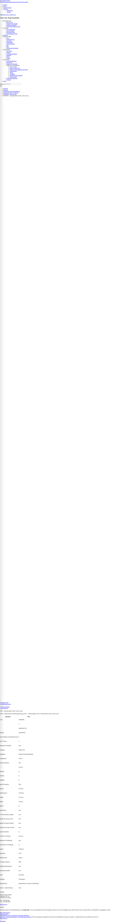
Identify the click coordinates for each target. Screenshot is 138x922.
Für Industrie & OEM (11, 33)
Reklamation (9, 42)
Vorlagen (8, 79)
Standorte (8, 55)
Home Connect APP (15, 68)
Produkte (5, 35)
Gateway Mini (13, 67)
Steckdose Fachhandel (12, 23)
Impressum (3, 917)
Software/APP (13, 77)
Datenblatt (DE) (4, 702)
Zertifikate (12, 74)
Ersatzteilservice (10, 39)
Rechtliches (9, 62)
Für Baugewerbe (10, 32)
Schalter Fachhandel (11, 25)
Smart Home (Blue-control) (13, 26)
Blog (7, 46)
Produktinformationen (11, 78)
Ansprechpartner (10, 44)
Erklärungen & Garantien (16, 75)
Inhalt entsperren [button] (4, 914)
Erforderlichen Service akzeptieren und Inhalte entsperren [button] (14, 915)
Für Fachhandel (10, 31)
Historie (8, 52)
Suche (4, 81)
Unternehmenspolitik (11, 54)
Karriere (8, 58)
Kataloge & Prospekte (11, 64)
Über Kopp (9, 51)
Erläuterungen (13, 71)
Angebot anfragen (5, 707)
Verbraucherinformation (12, 48)
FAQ (7, 38)
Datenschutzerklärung (11, 917)
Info (7, 45)
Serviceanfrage (4, 708)
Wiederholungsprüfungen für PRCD (19, 69)
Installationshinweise (5, 704)
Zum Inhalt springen (5, 0)
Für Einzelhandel (10, 29)
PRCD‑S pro (9, 22)
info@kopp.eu (3, 904)
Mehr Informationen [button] (5, 912)
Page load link (3, 918)
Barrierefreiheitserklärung (24, 917)
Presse (8, 56)
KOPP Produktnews (11, 61)
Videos (11, 72)
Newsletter (9, 41)
